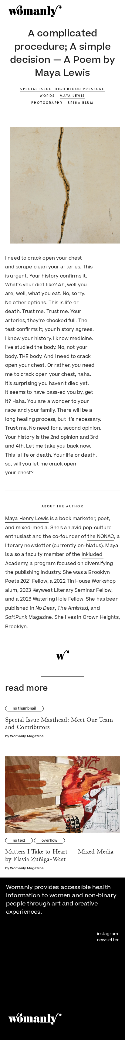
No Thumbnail (24, 709)
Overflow (49, 841)
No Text (19, 841)
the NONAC (100, 536)
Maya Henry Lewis (27, 518)
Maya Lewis (72, 96)
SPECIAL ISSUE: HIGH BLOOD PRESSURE (62, 89)
